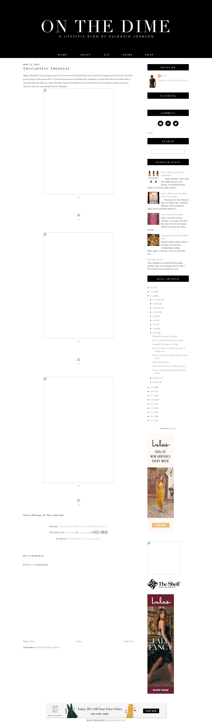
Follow (150, 132)
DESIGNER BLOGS (115, 720)
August (156, 311)
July (154, 316)
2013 (152, 412)
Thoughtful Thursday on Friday (164, 336)
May (154, 324)
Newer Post (28, 641)
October (156, 303)
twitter (84, 526)
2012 (152, 416)
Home (62, 54)
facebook (67, 526)
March (155, 332)
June (154, 320)
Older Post (129, 641)
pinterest (100, 526)
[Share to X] (100, 532)
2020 (152, 295)
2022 (152, 287)
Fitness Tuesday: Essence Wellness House (168, 366)
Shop (149, 54)
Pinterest (76, 538)
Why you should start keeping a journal (167, 340)
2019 (152, 387)
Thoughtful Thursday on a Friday (165, 344)
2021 (152, 291)
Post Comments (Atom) (48, 647)
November (157, 299)
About (86, 54)
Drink (128, 54)
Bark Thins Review (155, 259)
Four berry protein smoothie (172, 214)
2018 (152, 391)
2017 (152, 395)
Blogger (173, 428)
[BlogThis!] (96, 532)
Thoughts (93, 538)
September (157, 307)
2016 (152, 399)
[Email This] (93, 532)
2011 (152, 420)
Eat (107, 54)
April (155, 328)
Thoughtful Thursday (160, 362)
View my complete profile (173, 81)
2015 (152, 403)
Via (79, 197)
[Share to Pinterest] (106, 532)
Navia (164, 76)
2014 (152, 408)
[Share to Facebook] (103, 532)
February (156, 378)
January (156, 382)
